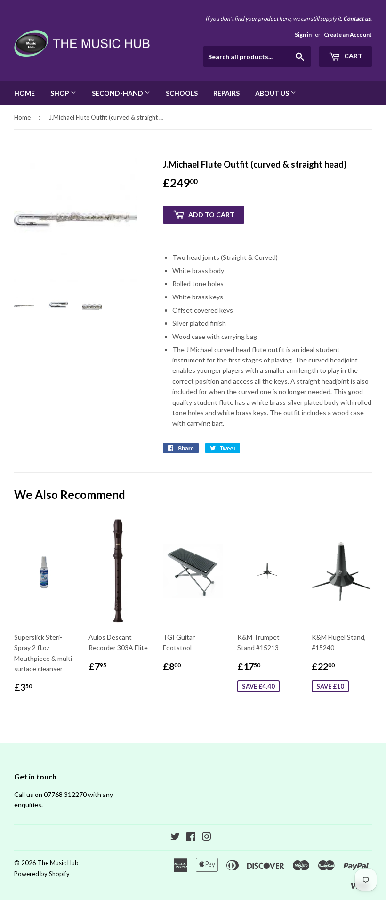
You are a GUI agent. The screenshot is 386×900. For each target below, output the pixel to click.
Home (24, 93)
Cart (352, 56)
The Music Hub (58, 863)
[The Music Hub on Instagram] (206, 838)
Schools (182, 93)
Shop (60, 93)
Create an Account (348, 34)
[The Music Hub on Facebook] (191, 838)
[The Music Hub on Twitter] (175, 838)
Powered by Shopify (42, 873)
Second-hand (118, 93)
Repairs (226, 93)
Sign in (303, 34)
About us (272, 93)
